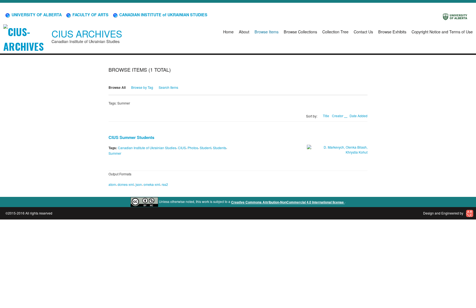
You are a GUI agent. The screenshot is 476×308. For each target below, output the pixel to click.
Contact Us (363, 31)
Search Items (168, 87)
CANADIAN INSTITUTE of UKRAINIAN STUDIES (162, 14)
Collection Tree (335, 31)
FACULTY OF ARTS (90, 14)
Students (219, 147)
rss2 (165, 184)
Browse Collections (300, 31)
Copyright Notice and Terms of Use (442, 31)
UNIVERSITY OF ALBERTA (36, 14)
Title (326, 115)
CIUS (182, 147)
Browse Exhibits (392, 31)
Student (205, 147)
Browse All (117, 87)
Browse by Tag (142, 87)
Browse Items (266, 31)
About (244, 31)
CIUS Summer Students (131, 137)
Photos (193, 147)
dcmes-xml (126, 184)
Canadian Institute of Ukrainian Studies (147, 147)
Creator (338, 115)
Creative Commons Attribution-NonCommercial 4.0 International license (288, 202)
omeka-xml (152, 184)
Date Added (358, 115)
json (139, 184)
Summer (115, 153)
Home (228, 31)
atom (112, 184)
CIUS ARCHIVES (87, 33)
